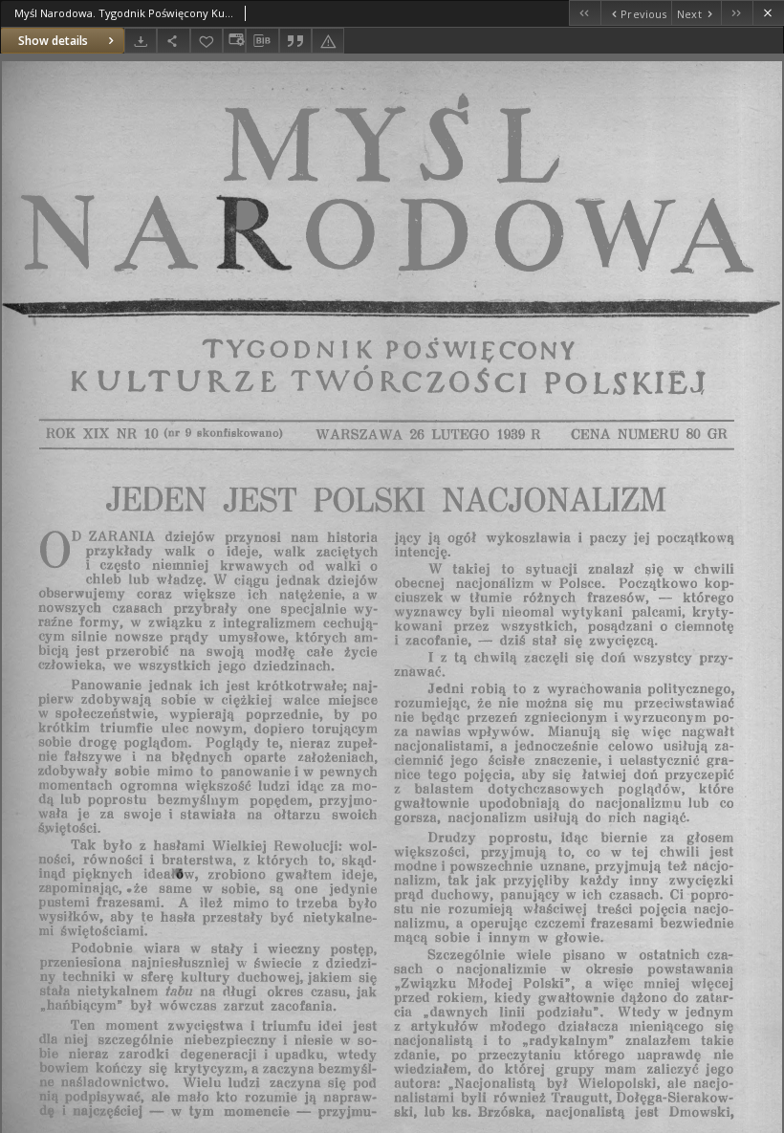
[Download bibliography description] (262, 41)
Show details (53, 41)
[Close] (768, 13)
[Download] (140, 41)
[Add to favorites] (206, 41)
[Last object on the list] (736, 13)
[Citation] (295, 41)
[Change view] (234, 41)
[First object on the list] (584, 13)
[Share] (173, 41)
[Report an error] (328, 41)
